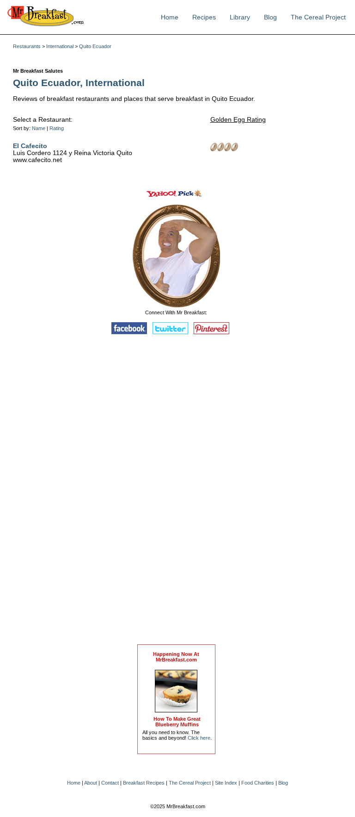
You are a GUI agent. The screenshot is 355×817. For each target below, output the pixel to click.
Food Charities (257, 783)
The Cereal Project (318, 17)
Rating (56, 128)
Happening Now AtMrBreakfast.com (176, 656)
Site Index (226, 783)
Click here (199, 738)
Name (38, 128)
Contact (110, 783)
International (59, 46)
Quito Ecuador (95, 46)
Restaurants (27, 46)
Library (240, 17)
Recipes (204, 17)
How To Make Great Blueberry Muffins (177, 721)
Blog (270, 17)
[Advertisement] (176, 491)
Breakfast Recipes (144, 783)
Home (169, 17)
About (90, 783)
